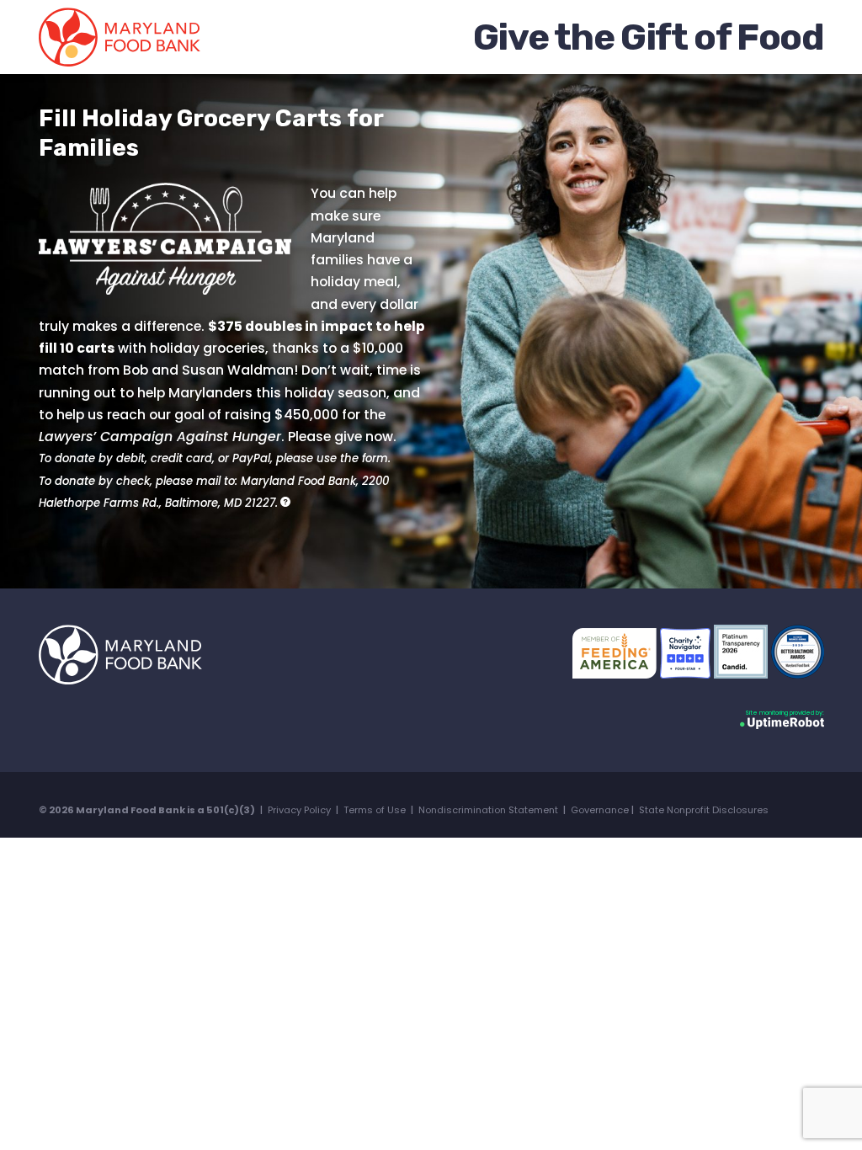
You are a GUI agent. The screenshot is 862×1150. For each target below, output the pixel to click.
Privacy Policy (299, 810)
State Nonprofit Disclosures (704, 810)
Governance (600, 810)
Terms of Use (374, 810)
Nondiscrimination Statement (488, 810)
